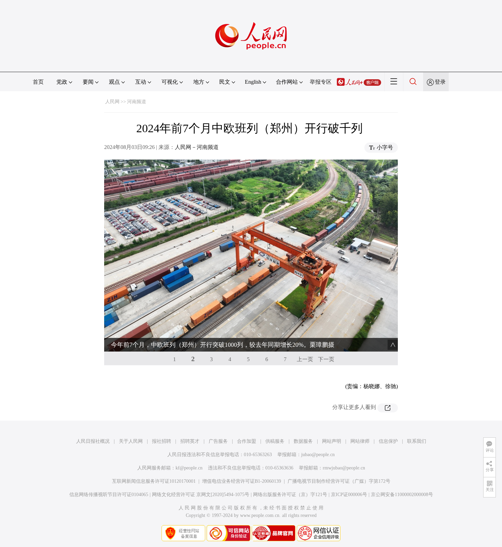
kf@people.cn (189, 467)
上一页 (305, 359)
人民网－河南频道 (197, 147)
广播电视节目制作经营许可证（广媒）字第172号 (339, 481)
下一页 (326, 359)
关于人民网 (131, 441)
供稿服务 (274, 441)
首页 (38, 82)
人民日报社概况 (93, 441)
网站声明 (331, 441)
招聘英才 (189, 441)
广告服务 (218, 441)
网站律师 (359, 441)
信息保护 (388, 441)
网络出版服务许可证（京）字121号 (290, 494)
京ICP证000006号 (349, 494)
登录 (440, 82)
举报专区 (321, 82)
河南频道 (136, 101)
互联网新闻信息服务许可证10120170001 (154, 481)
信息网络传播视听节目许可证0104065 (108, 494)
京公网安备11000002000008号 (402, 494)
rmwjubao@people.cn (344, 467)
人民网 (112, 101)
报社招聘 (161, 441)
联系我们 (416, 441)
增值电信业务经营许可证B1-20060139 (241, 481)
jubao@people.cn (318, 454)
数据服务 (303, 441)
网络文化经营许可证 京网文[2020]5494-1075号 (200, 494)
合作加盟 (246, 441)
